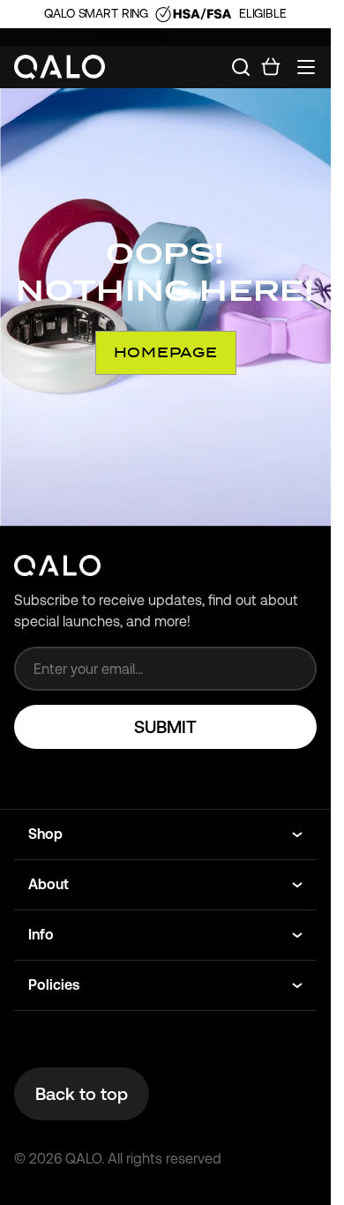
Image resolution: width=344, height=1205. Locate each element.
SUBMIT (165, 726)
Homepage (166, 352)
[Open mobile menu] (306, 67)
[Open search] (240, 67)
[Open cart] (270, 67)
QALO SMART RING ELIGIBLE (165, 13)
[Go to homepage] (60, 67)
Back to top (81, 1093)
